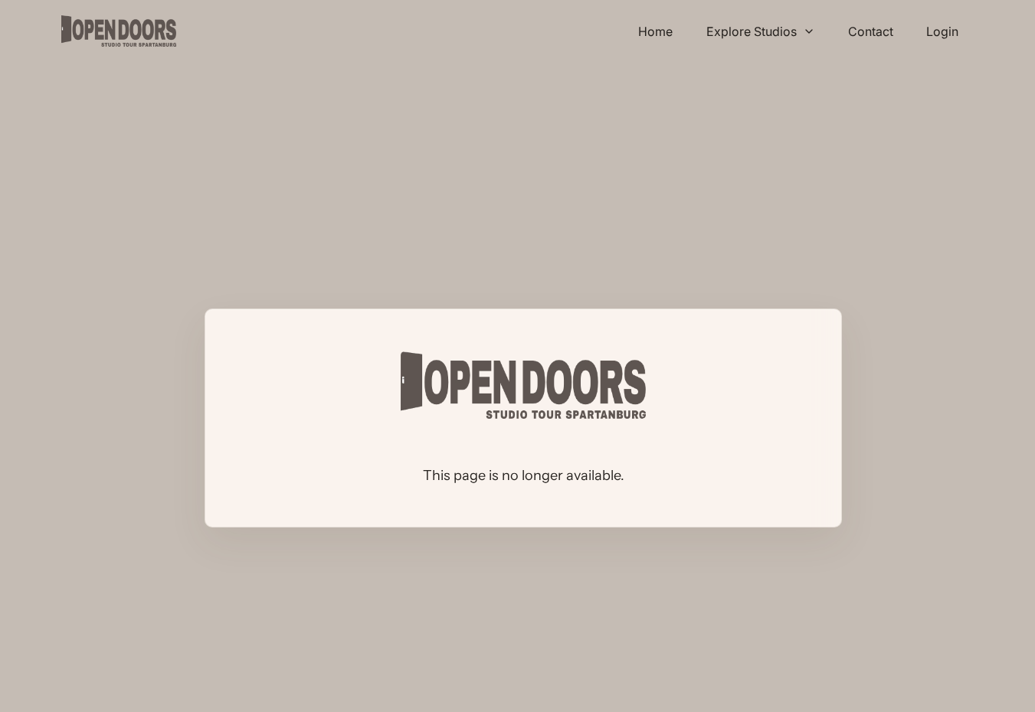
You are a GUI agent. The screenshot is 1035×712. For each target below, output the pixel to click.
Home (655, 31)
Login (942, 31)
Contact (870, 31)
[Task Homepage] (118, 31)
